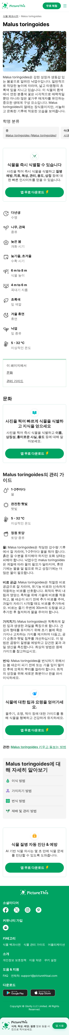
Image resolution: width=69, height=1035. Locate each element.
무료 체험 (51, 5)
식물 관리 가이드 (34, 944)
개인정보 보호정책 (14, 960)
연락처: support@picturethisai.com (34, 975)
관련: (34, 747)
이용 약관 (35, 960)
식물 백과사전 (10, 16)
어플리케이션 (56, 944)
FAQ (5, 975)
